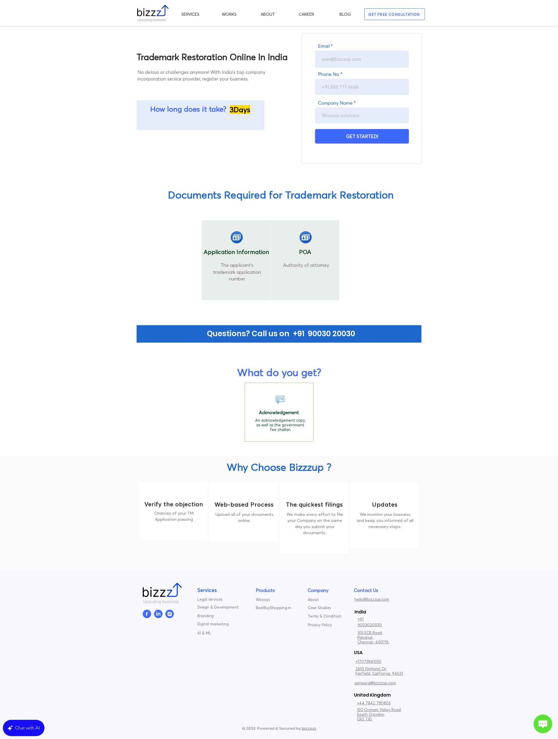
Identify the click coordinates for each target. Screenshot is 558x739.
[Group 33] (158, 614)
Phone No (328, 74)
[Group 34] (169, 614)
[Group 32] (147, 614)
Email (324, 46)
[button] (190, 14)
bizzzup (309, 728)
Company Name (335, 103)
